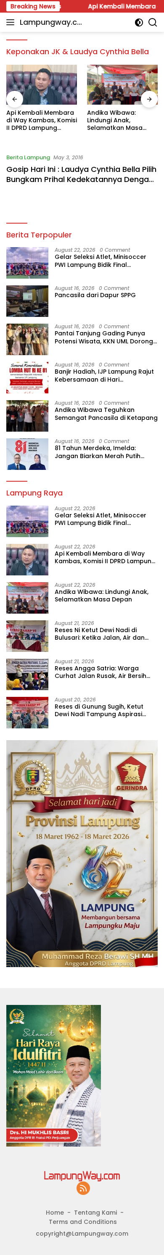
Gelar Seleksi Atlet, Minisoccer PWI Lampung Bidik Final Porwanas (100, 260)
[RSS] (83, 1188)
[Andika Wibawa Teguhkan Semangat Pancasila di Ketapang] (27, 416)
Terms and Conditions (83, 1222)
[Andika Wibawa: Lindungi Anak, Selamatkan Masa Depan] (122, 85)
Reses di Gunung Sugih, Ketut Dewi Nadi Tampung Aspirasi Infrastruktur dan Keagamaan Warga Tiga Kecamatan (101, 710)
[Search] (153, 22)
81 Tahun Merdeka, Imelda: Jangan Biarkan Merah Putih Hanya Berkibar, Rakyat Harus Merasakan (100, 451)
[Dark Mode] (139, 22)
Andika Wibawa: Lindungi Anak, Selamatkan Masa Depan (115, 120)
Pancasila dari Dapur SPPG (95, 295)
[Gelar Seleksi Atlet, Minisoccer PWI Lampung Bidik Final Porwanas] (27, 263)
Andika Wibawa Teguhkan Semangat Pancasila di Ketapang (106, 413)
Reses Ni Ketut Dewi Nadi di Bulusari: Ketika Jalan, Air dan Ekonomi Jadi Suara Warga (100, 633)
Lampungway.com (51, 23)
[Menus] (12, 22)
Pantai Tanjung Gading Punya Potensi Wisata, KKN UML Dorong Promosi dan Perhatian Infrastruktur (104, 337)
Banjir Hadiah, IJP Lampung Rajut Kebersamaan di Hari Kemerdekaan (104, 375)
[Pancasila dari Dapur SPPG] (27, 301)
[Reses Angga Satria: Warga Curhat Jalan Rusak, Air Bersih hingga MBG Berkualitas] (27, 674)
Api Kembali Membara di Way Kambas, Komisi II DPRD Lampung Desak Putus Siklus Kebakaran (41, 120)
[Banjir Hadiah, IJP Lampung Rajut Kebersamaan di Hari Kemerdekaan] (27, 377)
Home (55, 1212)
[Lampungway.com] (82, 1175)
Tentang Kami (95, 1212)
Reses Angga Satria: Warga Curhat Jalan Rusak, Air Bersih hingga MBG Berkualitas (100, 672)
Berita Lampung (28, 157)
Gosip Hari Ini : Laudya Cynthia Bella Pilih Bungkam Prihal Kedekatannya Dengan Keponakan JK (81, 179)
